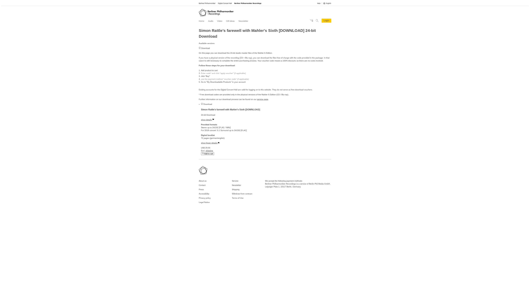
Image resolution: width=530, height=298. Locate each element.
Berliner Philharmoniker (207, 3)
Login (326, 20)
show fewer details (209, 143)
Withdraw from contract (242, 194)
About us (202, 181)
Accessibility (204, 194)
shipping (209, 151)
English (328, 3)
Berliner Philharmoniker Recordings (247, 3)
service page (262, 99)
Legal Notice (204, 202)
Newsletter (243, 21)
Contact (202, 185)
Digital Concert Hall (225, 3)
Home (201, 21)
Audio (210, 21)
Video (219, 21)
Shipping (235, 189)
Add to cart (208, 154)
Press (201, 189)
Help (318, 3)
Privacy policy (205, 198)
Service (235, 181)
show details (206, 120)
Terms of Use (237, 198)
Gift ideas (230, 21)
